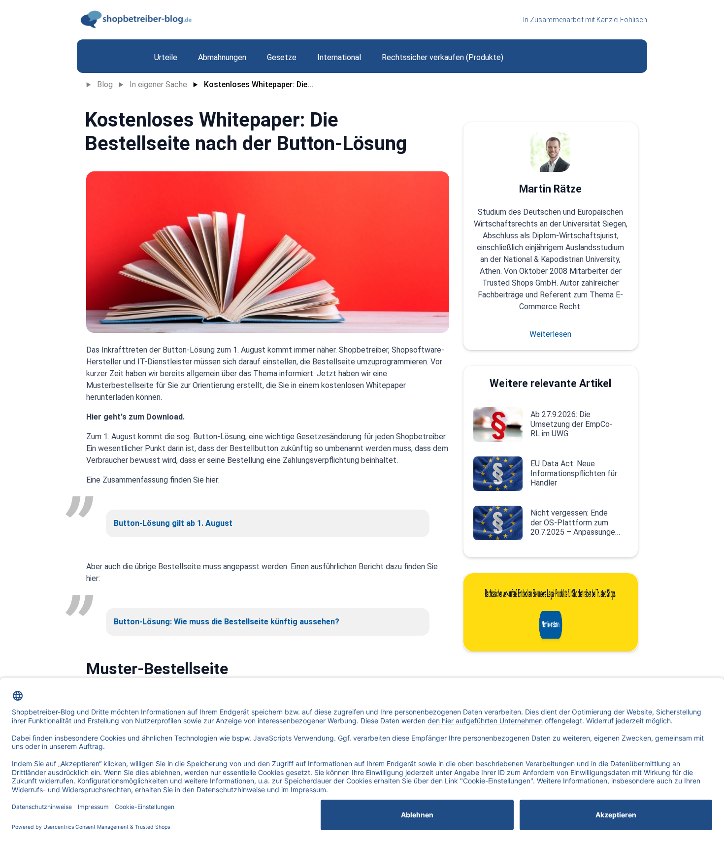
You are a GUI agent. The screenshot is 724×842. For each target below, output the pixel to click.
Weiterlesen (550, 334)
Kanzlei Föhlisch (621, 20)
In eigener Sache (158, 84)
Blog (105, 84)
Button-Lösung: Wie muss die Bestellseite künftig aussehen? (226, 621)
